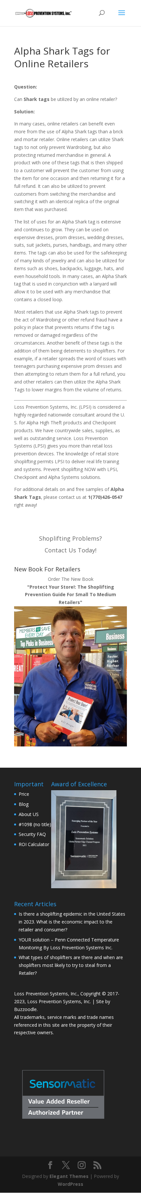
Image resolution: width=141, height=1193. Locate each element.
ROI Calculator (34, 844)
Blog (24, 804)
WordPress (70, 1184)
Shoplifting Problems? (70, 538)
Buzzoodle (25, 1009)
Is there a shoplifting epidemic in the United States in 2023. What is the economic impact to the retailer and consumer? (72, 922)
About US (29, 814)
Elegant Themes (69, 1176)
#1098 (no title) (35, 824)
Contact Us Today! (70, 550)
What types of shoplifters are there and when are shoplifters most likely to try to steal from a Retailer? (71, 965)
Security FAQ (32, 834)
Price (24, 794)
